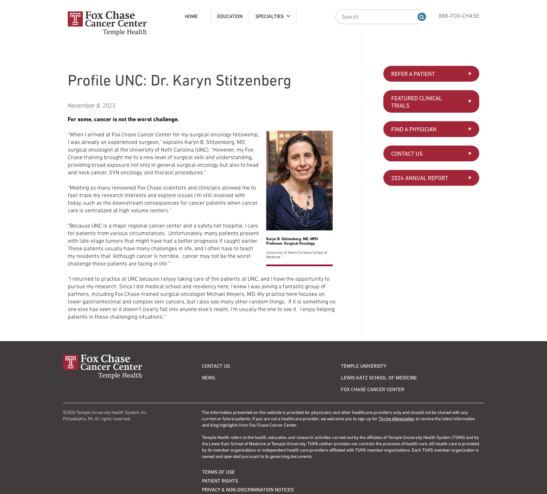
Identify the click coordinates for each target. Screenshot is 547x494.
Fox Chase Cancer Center (372, 389)
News (208, 377)
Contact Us (407, 153)
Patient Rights (220, 481)
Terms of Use (218, 472)
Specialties (269, 16)
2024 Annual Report (419, 178)
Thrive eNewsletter (397, 418)
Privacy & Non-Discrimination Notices (248, 489)
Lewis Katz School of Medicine (379, 377)
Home (191, 16)
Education (229, 16)
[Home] (132, 366)
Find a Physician (414, 129)
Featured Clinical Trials (416, 102)
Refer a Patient (413, 74)
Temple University (363, 366)
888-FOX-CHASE (459, 16)
